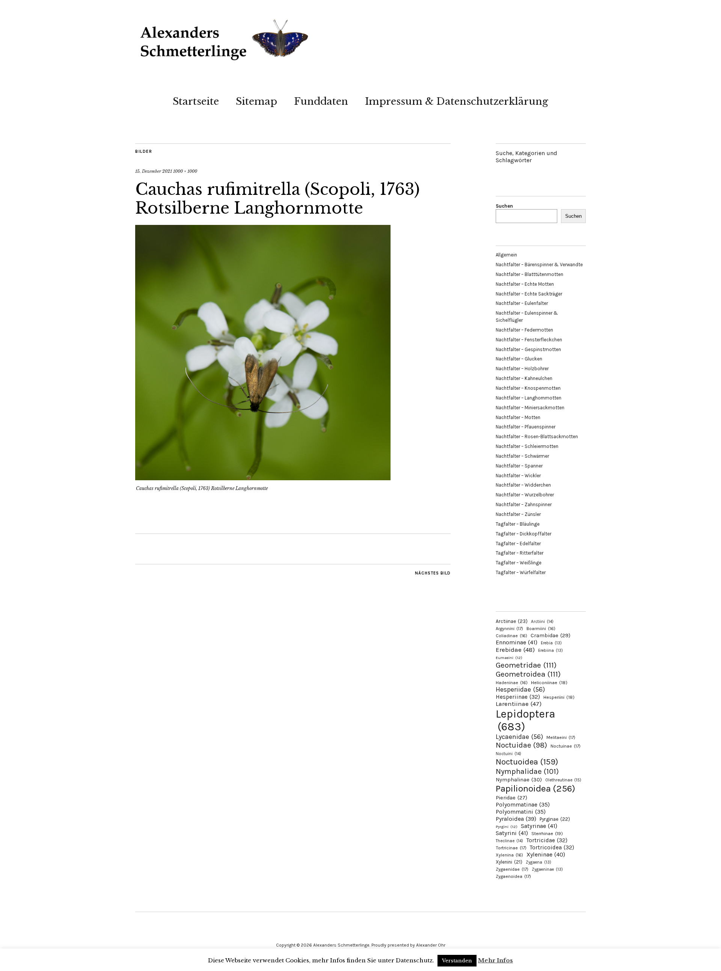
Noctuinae (566, 746)
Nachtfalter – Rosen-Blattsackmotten (537, 436)
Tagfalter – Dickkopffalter (523, 534)
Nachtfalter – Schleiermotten (527, 446)
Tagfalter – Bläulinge (518, 524)
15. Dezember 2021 (153, 171)
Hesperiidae (520, 689)
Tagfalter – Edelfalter (518, 543)
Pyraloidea (516, 818)
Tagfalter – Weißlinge (519, 562)
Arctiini (542, 621)
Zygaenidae (512, 869)
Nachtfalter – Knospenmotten (528, 388)
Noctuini (508, 753)
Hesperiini (559, 697)
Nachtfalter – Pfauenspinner (525, 427)
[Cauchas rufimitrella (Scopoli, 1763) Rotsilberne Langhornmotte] (263, 478)
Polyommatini (521, 811)
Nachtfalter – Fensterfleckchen (529, 339)
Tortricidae (546, 840)
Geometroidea (528, 673)
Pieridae (511, 798)
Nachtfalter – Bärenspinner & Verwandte (539, 264)
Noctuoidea (527, 762)
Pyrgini (506, 826)
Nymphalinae (519, 779)
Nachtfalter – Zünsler (518, 514)
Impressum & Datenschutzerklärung (456, 101)
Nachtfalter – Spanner (519, 466)
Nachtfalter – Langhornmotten (528, 398)
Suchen (504, 206)
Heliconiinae (549, 682)
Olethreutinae (563, 780)
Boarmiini (540, 628)
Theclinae (509, 840)
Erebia (551, 643)
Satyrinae (539, 825)
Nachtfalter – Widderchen (523, 485)
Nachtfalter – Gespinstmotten (528, 349)
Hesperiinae (518, 697)
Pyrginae (555, 819)
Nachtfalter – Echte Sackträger (529, 294)
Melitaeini (560, 737)
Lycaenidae (519, 736)
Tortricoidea (552, 847)
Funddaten (321, 101)
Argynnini (509, 628)
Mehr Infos (495, 960)
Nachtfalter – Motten (518, 417)
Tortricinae (511, 847)
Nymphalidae (527, 771)
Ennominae (516, 642)
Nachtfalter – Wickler (518, 475)
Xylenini (509, 862)
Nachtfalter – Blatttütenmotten (529, 274)
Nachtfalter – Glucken (519, 359)
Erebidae (515, 649)
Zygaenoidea (513, 876)
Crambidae (550, 635)
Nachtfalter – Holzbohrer (522, 368)
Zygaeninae (547, 869)
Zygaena (538, 862)
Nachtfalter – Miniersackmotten (530, 407)
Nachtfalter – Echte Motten (525, 284)
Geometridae (526, 664)
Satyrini (512, 833)
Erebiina (550, 650)
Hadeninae (512, 682)
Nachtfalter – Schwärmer (522, 456)
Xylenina (509, 855)
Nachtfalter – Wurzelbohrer (525, 495)
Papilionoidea (535, 788)
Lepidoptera (525, 720)
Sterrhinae (547, 833)
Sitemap (256, 101)
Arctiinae (512, 621)
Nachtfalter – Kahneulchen (524, 378)
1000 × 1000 (185, 171)
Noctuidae (521, 744)
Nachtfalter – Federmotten (524, 330)
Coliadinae (511, 635)
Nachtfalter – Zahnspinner (524, 504)
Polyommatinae (523, 804)
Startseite (196, 101)
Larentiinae (519, 703)
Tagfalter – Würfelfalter (521, 572)
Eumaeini (509, 657)
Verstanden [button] (457, 960)
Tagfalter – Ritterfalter (519, 553)
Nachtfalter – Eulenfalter (522, 303)
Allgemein (506, 255)
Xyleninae (545, 854)
